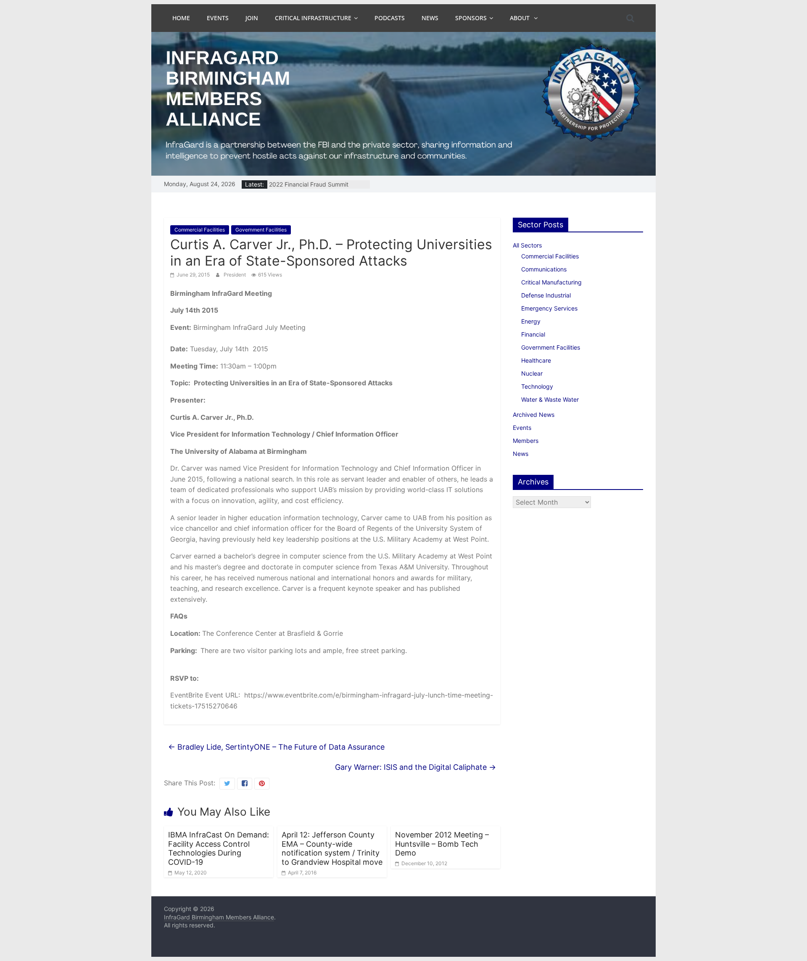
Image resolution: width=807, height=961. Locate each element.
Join (251, 18)
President (235, 274)
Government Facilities (261, 229)
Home (181, 18)
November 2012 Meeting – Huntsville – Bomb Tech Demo (442, 843)
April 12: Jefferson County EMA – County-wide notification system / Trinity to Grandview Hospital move (332, 848)
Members (525, 440)
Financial (533, 334)
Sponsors (471, 18)
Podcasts (389, 18)
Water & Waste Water (550, 399)
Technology (537, 386)
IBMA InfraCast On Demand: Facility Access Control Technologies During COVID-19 (218, 848)
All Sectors (527, 245)
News (430, 18)
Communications (544, 269)
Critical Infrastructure (313, 18)
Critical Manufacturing (551, 282)
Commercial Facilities (199, 229)
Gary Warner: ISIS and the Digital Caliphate (415, 767)
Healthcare (536, 360)
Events (218, 18)
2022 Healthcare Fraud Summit (311, 184)
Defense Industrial (546, 295)
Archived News (533, 414)
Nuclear (532, 373)
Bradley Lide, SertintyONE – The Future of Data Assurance (276, 746)
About (520, 18)
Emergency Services (549, 308)
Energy (531, 321)
